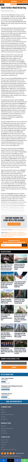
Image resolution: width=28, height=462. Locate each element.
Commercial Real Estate (22, 4)
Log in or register (14, 224)
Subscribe (24, 1)
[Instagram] (11, 453)
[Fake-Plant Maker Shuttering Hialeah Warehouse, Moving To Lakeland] (7, 331)
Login (2, 447)
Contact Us (4, 419)
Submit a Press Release (7, 414)
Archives (3, 426)
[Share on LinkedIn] (3, 460)
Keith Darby (6, 235)
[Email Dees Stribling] (15, 11)
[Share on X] (10, 460)
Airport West (8, 233)
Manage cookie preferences (8, 449)
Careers (3, 417)
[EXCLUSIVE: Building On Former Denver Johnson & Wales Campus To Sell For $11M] (20, 347)
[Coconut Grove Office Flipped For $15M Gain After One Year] (7, 297)
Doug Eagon (20, 233)
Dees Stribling (8, 229)
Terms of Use (4, 442)
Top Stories (4, 433)
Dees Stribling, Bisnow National (7, 11)
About (2, 410)
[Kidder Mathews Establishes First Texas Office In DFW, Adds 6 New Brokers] (7, 347)
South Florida (14, 4)
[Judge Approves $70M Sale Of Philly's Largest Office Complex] (20, 331)
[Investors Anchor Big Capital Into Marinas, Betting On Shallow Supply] (20, 262)
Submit (24, 245)
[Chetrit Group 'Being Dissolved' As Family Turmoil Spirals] (20, 297)
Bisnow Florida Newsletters (10, 359)
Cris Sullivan (14, 233)
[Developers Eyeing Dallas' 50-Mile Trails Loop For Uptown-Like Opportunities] (7, 280)
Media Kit (3, 412)
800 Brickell (10, 232)
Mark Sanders (4, 236)
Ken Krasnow (13, 235)
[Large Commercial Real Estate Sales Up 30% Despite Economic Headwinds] (20, 280)
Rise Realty (10, 236)
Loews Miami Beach (21, 235)
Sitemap (3, 444)
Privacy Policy (5, 440)
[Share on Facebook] (17, 460)
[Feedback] (14, 453)
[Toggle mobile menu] (2, 1)
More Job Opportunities (14, 402)
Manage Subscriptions (7, 428)
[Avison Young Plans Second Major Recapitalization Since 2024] (7, 314)
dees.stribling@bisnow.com (20, 229)
